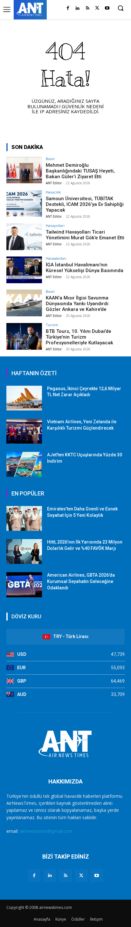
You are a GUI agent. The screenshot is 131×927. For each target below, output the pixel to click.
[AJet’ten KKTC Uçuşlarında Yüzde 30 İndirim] (24, 464)
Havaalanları (56, 258)
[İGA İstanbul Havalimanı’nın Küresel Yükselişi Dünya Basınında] (24, 269)
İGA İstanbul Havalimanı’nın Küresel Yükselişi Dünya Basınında (84, 267)
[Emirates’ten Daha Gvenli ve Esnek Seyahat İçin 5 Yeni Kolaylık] (24, 518)
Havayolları (55, 225)
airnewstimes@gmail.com (46, 831)
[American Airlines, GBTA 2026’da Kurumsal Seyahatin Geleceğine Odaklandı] (24, 584)
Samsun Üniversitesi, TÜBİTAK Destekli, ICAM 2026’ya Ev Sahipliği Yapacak (85, 204)
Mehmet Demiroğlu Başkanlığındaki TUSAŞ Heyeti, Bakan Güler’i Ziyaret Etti (80, 170)
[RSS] (88, 8)
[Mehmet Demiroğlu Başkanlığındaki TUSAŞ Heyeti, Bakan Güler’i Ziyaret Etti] (24, 170)
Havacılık (53, 192)
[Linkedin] (78, 8)
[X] (97, 8)
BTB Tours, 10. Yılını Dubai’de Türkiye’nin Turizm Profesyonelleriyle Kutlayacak (79, 337)
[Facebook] (68, 8)
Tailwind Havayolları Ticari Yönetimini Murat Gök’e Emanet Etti (85, 235)
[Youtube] (107, 8)
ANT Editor (54, 183)
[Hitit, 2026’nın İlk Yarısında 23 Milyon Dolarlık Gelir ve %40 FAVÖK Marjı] (24, 551)
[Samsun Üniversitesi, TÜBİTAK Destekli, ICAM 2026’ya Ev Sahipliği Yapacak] (24, 203)
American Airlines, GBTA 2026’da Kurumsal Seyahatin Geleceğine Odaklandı (81, 581)
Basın (50, 158)
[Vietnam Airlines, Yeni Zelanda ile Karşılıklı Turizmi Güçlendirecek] (24, 431)
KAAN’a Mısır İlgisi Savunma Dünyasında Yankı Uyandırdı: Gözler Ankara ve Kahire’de (77, 303)
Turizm (52, 325)
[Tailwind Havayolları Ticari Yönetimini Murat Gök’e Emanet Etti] (24, 237)
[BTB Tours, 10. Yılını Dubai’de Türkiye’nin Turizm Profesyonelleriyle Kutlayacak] (24, 336)
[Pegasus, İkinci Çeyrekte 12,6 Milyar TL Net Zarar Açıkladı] (24, 398)
